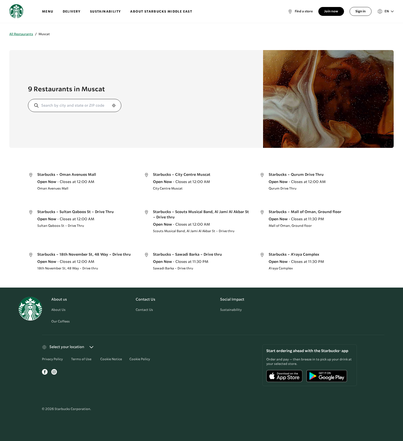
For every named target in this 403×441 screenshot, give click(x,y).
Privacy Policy (52, 359)
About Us (58, 310)
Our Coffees (60, 321)
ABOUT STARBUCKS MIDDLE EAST (161, 11)
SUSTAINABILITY (105, 11)
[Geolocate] (113, 105)
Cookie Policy (139, 359)
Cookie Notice (111, 359)
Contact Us (144, 310)
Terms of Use (81, 359)
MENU (47, 11)
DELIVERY (72, 11)
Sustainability (231, 310)
